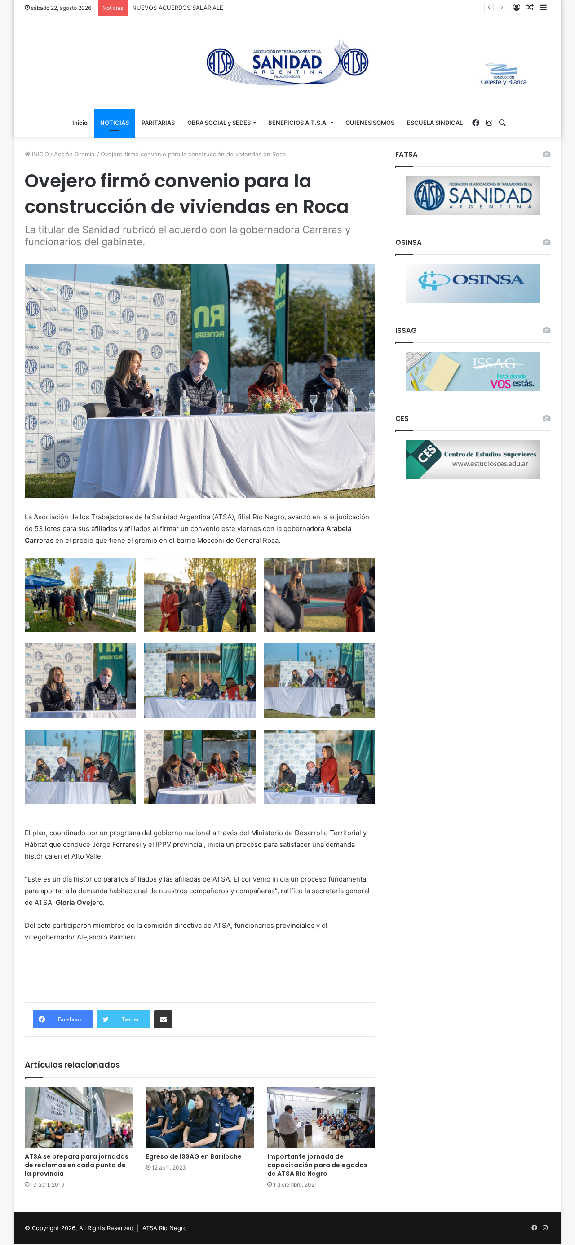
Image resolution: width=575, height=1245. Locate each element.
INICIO (39, 154)
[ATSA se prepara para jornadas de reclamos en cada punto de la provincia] (79, 1117)
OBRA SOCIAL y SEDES (219, 122)
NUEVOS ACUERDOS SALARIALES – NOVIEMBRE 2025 (208, 7)
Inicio (80, 122)
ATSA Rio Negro (164, 1228)
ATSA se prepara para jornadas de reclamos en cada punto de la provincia (76, 1165)
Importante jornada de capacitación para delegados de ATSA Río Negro (317, 1165)
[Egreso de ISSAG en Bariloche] (200, 1117)
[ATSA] (287, 62)
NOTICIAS (114, 122)
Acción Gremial (75, 154)
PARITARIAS (158, 122)
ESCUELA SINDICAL (435, 122)
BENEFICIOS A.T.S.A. (298, 122)
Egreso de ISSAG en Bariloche (194, 1156)
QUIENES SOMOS (369, 122)
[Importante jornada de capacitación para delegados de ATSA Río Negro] (321, 1117)
